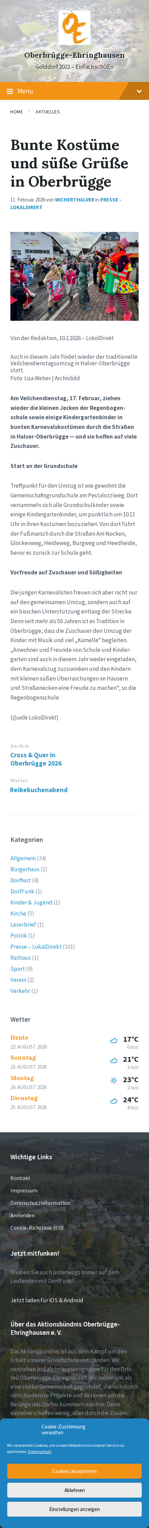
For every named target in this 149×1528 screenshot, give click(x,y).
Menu (25, 91)
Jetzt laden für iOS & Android (47, 1300)
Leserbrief (23, 924)
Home (16, 112)
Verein (18, 980)
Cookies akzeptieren (74, 1471)
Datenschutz (39, 1451)
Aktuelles (48, 112)
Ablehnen (74, 1490)
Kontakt (20, 1177)
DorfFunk (22, 891)
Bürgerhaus (25, 869)
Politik (18, 935)
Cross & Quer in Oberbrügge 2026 (36, 759)
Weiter (19, 780)
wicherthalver (74, 199)
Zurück (19, 746)
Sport (17, 969)
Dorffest (20, 880)
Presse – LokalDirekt (36, 946)
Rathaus (20, 958)
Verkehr (20, 991)
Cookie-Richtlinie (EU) (36, 1227)
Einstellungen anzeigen (74, 1509)
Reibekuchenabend (39, 790)
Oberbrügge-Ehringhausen (74, 55)
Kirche (18, 913)
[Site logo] (74, 43)
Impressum (23, 1190)
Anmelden (22, 1215)
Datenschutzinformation (40, 1202)
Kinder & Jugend (31, 902)
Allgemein (23, 858)
